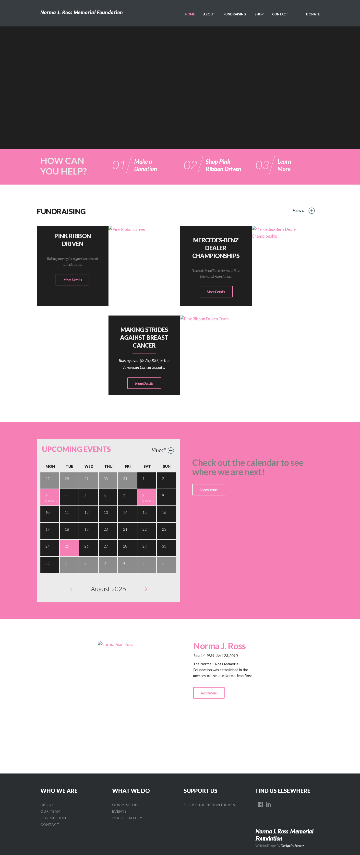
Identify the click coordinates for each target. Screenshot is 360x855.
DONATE (313, 14)
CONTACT (280, 14)
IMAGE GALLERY (127, 818)
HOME (190, 14)
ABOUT (209, 14)
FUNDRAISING (235, 14)
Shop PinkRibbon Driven (223, 165)
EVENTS (119, 811)
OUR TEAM (50, 811)
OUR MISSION (53, 818)
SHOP (259, 14)
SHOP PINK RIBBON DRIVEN (209, 805)
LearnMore (284, 165)
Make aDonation (145, 165)
